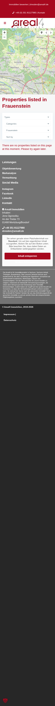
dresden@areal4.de (39, 4)
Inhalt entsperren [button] (27, 256)
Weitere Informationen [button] (27, 262)
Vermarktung (9, 177)
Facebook (7, 193)
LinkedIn (7, 198)
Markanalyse (9, 173)
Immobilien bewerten (18, 4)
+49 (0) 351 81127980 (25, 12)
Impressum (9, 314)
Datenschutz (10, 320)
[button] (5, 700)
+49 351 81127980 (15, 228)
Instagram (7, 189)
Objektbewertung (11, 168)
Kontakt (41, 12)
